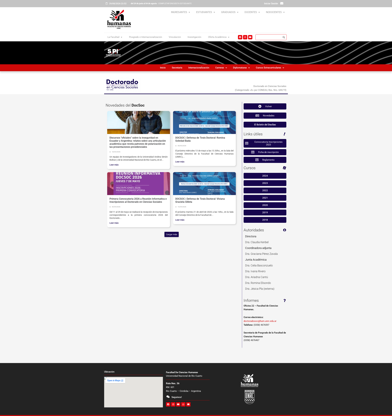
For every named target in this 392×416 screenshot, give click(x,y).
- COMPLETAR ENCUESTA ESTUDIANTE (161, 3)
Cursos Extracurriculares (268, 67)
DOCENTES (251, 12)
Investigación (194, 37)
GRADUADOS (228, 12)
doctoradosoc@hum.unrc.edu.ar (260, 321)
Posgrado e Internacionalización (145, 37)
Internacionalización (198, 67)
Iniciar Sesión (271, 3)
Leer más (114, 165)
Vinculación (175, 37)
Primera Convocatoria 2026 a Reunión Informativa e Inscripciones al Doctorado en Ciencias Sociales (138, 200)
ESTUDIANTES (204, 12)
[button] (180, 12)
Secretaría (177, 67)
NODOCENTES (274, 12)
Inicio (163, 67)
